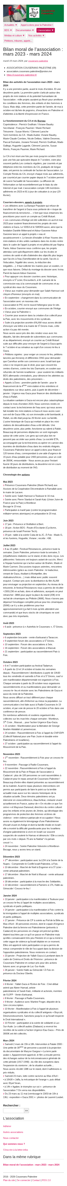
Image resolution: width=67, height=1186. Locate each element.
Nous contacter (11, 1138)
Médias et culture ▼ (14, 35)
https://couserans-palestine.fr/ (22, 75)
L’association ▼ (46, 30)
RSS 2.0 (46, 1180)
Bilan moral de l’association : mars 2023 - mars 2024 (31, 1164)
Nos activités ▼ (36, 35)
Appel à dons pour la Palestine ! (37, 25)
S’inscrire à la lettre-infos (15, 1149)
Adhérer (7, 1126)
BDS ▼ (8, 30)
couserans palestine (38, 61)
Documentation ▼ (25, 30)
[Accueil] (33, 13)
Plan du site (9, 1180)
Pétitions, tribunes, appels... (18, 40)
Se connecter (23, 1180)
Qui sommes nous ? (14, 1144)
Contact (36, 1180)
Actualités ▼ (10, 25)
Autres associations (13, 1132)
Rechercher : (11, 1105)
